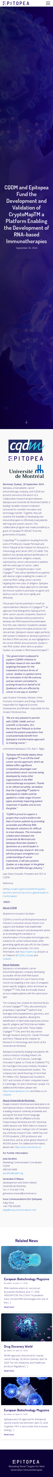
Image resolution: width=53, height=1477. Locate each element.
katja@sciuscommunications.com (19, 1209)
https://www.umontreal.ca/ (28, 1147)
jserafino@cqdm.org (13, 1173)
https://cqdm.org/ (28, 951)
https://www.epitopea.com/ (16, 1091)
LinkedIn (7, 1094)
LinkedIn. (7, 958)
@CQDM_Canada (24, 955)
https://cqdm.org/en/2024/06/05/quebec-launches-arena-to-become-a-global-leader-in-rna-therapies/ (26, 892)
